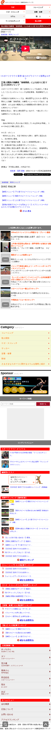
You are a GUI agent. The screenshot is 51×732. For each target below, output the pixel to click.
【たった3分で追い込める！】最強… (18, 537)
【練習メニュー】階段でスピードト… (18, 629)
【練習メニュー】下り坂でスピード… (18, 545)
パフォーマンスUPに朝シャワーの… (18, 613)
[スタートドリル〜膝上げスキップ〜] (25, 292)
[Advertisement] (25, 68)
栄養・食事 (38, 12)
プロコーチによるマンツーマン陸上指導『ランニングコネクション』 (29, 463)
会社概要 (5, 704)
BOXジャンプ (14, 34)
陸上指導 (38, 21)
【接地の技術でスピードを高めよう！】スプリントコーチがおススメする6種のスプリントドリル (24, 206)
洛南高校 (4, 34)
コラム (12, 16)
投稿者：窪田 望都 (17, 171)
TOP (12, 7)
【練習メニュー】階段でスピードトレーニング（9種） (22, 196)
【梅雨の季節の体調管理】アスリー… (18, 596)
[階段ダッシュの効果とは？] (25, 258)
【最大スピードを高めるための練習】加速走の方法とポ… (29, 512)
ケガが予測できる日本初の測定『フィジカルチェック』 (28, 454)
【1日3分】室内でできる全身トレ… (18, 549)
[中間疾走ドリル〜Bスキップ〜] (25, 303)
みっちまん (7, 650)
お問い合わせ (7, 714)
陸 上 (38, 16)
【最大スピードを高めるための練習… (18, 633)
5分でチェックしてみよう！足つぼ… (18, 552)
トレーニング (38, 7)
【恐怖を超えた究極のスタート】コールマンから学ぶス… (29, 530)
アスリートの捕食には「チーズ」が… (18, 609)
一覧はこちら (25, 333)
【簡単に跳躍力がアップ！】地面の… (18, 541)
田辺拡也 (8, 678)
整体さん (5, 671)
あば (5, 693)
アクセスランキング (10, 720)
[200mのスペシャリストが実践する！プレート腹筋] (25, 235)
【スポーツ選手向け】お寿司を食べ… (18, 616)
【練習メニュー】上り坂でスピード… (18, 636)
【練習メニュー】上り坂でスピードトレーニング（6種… (29, 521)
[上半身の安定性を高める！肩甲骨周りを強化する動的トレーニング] (25, 247)
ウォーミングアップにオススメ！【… (18, 576)
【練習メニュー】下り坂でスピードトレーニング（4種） (23, 192)
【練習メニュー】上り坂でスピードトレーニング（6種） (23, 200)
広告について (7, 709)
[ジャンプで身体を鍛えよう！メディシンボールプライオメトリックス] (25, 269)
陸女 (4, 685)
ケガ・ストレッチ (12, 12)
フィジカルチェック (13, 21)
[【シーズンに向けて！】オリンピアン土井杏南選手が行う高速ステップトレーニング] (25, 280)
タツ (8, 657)
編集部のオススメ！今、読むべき (19, 479)
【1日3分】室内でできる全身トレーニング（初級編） (29, 487)
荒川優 (12, 664)
